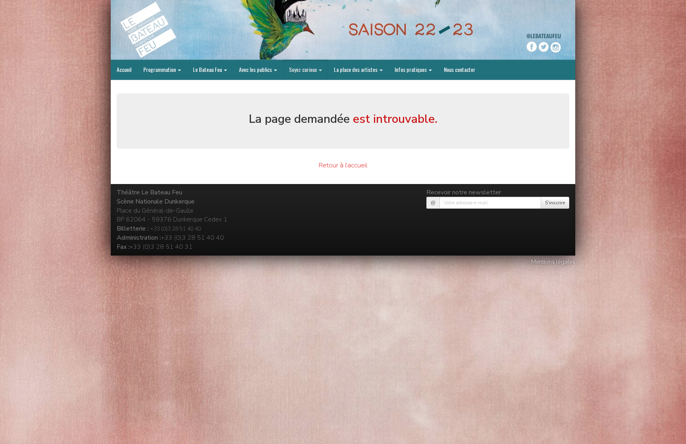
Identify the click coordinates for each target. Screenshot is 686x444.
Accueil (124, 69)
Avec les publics (256, 69)
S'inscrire (555, 203)
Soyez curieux (303, 69)
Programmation (160, 69)
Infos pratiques (411, 69)
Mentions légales (553, 262)
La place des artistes (356, 69)
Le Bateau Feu (208, 69)
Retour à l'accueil (343, 165)
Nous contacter (459, 69)
